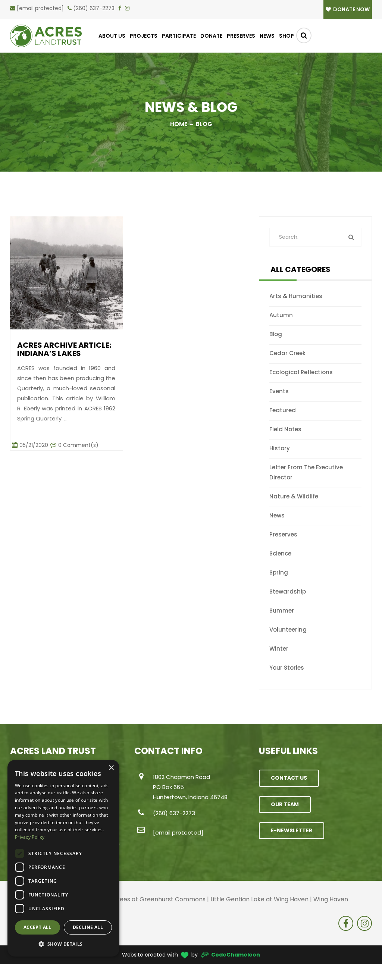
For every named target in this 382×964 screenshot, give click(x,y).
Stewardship (287, 591)
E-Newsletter (291, 830)
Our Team (285, 804)
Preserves (241, 36)
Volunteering (288, 629)
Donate (211, 36)
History (279, 448)
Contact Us (289, 778)
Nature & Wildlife (293, 496)
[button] (63, 944)
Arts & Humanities (295, 296)
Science (280, 553)
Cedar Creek (287, 353)
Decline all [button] (88, 927)
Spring (278, 572)
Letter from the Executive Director (306, 472)
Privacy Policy (29, 837)
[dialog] (63, 858)
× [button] (111, 768)
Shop (286, 36)
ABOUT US (111, 36)
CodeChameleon (235, 954)
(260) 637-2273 (94, 8)
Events (279, 391)
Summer (281, 610)
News (267, 36)
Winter (278, 648)
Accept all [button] (37, 927)
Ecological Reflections (301, 372)
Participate (179, 36)
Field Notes (285, 429)
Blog (275, 334)
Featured (282, 410)
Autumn (281, 315)
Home (178, 124)
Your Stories (286, 668)
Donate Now (351, 9)
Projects (143, 36)
